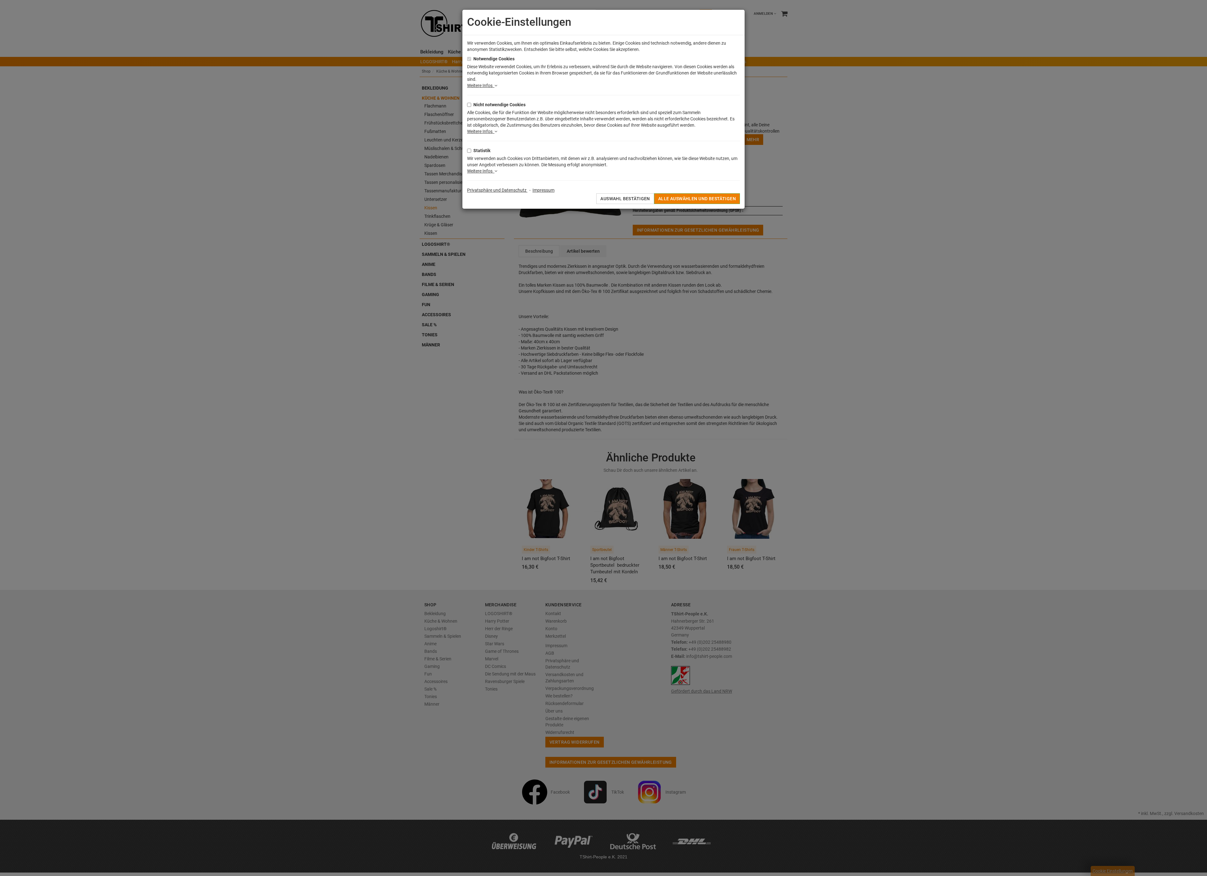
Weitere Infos (480, 85)
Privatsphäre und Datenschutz (497, 190)
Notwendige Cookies (494, 58)
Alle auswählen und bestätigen (697, 198)
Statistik (481, 150)
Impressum (543, 190)
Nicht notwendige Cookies (499, 104)
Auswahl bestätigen (625, 198)
